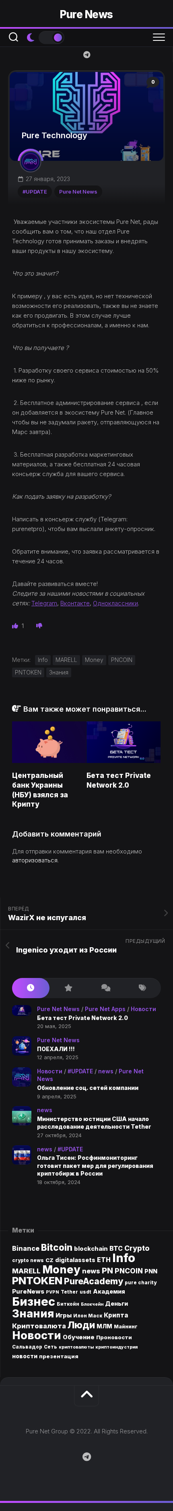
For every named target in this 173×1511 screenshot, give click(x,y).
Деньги (116, 1303)
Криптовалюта (39, 1326)
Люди (81, 1325)
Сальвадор (27, 1347)
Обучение (79, 1337)
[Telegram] (86, 54)
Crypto (137, 1248)
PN (107, 1270)
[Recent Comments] (105, 988)
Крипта (116, 1315)
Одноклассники (115, 603)
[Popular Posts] (68, 988)
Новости (143, 1008)
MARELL (66, 659)
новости (24, 1356)
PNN (150, 1271)
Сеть (50, 1347)
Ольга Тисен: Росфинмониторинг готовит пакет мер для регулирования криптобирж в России (95, 1165)
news (105, 1071)
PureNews (28, 1291)
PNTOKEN (28, 672)
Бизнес (33, 1301)
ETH (104, 1260)
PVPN (52, 1292)
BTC (116, 1248)
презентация (58, 1356)
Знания (58, 672)
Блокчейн (92, 1304)
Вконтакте (75, 603)
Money (94, 659)
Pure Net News (78, 191)
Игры (64, 1315)
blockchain (91, 1248)
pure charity (141, 1283)
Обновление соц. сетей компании (87, 1087)
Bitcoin (56, 1247)
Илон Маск (87, 1316)
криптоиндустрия (116, 1347)
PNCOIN (121, 659)
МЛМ (104, 1326)
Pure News (86, 14)
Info (43, 659)
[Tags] (142, 988)
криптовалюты (76, 1347)
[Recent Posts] (30, 988)
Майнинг (126, 1326)
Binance (25, 1248)
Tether (69, 1292)
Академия (109, 1291)
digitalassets (75, 1259)
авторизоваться (35, 860)
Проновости (114, 1337)
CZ (49, 1260)
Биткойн (68, 1304)
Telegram (44, 603)
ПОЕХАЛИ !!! (56, 1048)
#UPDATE (35, 191)
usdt (85, 1292)
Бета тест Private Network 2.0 (82, 1017)
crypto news (28, 1260)
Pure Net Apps (105, 1008)
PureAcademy (93, 1281)
